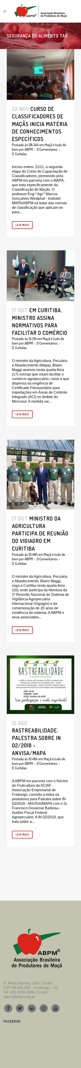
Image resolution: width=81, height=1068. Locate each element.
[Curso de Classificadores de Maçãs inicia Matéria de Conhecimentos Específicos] (40, 74)
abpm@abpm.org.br (19, 997)
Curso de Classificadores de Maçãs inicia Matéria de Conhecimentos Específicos (40, 123)
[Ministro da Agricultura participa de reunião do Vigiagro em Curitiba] (40, 474)
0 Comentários (47, 149)
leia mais (22, 225)
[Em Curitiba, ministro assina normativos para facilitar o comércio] (40, 275)
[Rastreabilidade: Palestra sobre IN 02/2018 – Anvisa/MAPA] (40, 684)
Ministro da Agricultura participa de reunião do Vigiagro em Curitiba (40, 533)
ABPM (29, 149)
